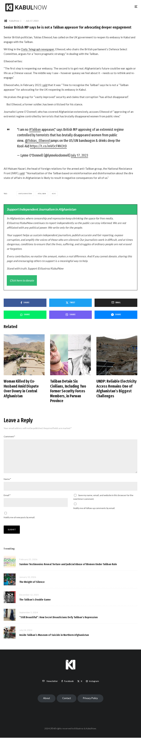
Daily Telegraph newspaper (37, 49)
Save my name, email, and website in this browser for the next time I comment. (103, 497)
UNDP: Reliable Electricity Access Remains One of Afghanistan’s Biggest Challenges (116, 388)
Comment (9, 436)
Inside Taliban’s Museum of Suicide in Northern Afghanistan (54, 635)
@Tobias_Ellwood (37, 140)
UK (54, 194)
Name (7, 479)
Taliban (42, 194)
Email (7, 495)
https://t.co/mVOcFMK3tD (48, 146)
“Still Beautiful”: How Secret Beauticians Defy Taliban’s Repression (58, 617)
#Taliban (35, 129)
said (44, 85)
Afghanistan (26, 194)
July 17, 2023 (79, 155)
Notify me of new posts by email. (19, 517)
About (46, 698)
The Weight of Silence (32, 582)
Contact (66, 698)
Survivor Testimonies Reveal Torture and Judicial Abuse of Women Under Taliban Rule (68, 564)
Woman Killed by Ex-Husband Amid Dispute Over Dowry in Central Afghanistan (21, 388)
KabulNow (14, 20)
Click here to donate (22, 280)
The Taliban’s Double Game (35, 599)
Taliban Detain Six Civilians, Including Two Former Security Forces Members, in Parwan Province (68, 391)
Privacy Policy (90, 698)
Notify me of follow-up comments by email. (94, 508)
